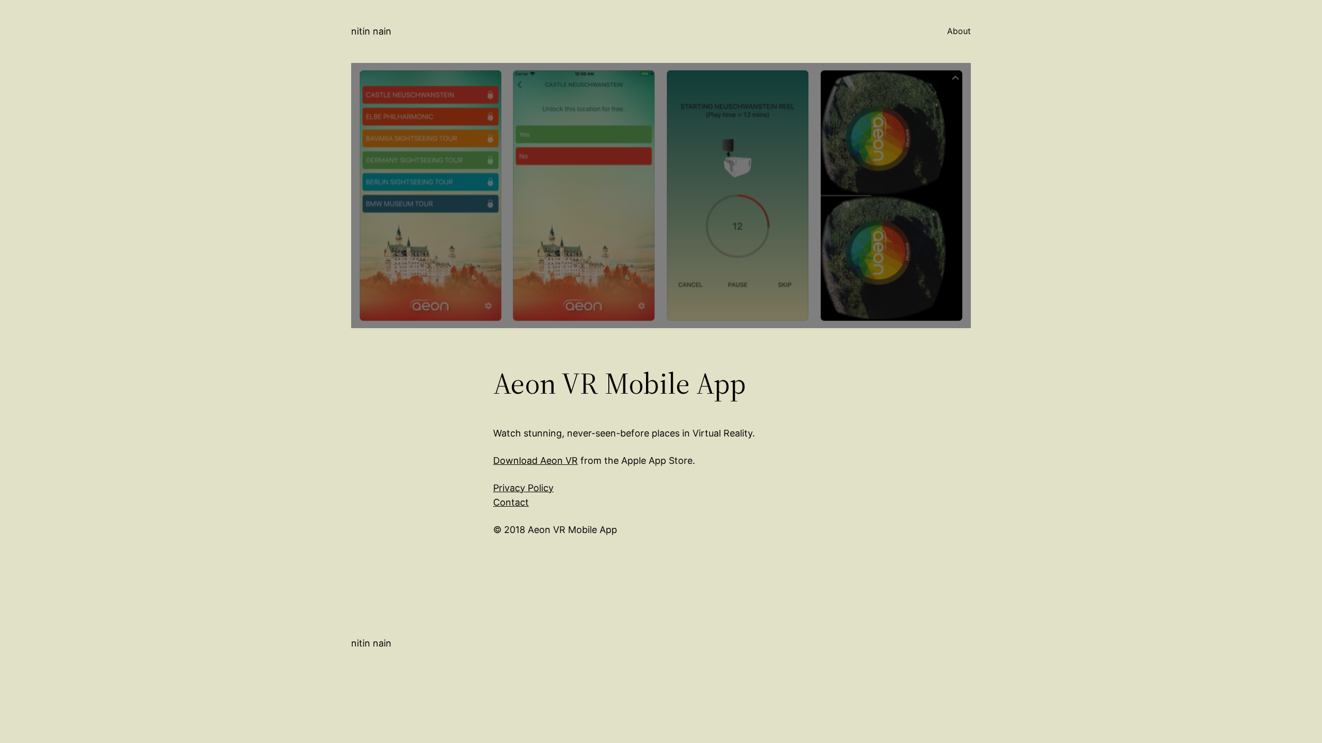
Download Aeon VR (535, 460)
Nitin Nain (371, 31)
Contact (511, 502)
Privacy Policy (523, 487)
